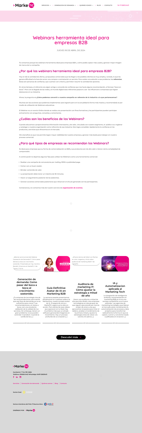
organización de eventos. (73, 188)
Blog (56, 383)
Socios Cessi (17, 392)
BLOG (99, 5)
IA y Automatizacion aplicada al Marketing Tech (115, 287)
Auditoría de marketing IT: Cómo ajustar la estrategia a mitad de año (85, 290)
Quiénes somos (47, 383)
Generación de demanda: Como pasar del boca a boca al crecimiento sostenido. (27, 286)
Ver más (26, 323)
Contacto (63, 383)
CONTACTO (108, 5)
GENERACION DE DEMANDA (64, 5)
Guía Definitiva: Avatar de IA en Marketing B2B (56, 290)
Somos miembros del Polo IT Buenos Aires (28, 404)
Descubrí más (70, 337)
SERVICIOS (45, 5)
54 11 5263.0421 (123, 5)
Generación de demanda (30, 383)
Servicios (16, 383)
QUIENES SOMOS (85, 5)
